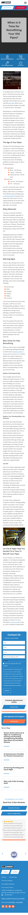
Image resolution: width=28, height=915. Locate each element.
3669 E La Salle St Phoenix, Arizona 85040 (12, 898)
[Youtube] (13, 906)
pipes (12, 103)
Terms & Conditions (7, 880)
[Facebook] (9, 906)
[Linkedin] (2, 906)
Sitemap (3, 877)
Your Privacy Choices (7, 887)
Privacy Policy (13, 877)
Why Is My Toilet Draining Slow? (13, 782)
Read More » (7, 746)
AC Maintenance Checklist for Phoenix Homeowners (14, 755)
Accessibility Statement (7, 884)
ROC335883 (12, 902)
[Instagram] (6, 906)
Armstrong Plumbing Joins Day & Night (14, 769)
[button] (25, 3)
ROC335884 (19, 902)
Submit (7, 690)
